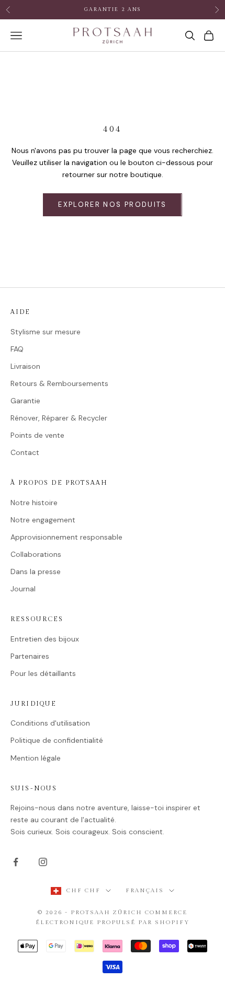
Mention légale (35, 758)
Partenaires (29, 656)
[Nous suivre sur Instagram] (43, 862)
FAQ (17, 349)
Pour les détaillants (43, 673)
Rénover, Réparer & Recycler (58, 418)
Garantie (25, 400)
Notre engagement (42, 519)
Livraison (25, 366)
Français (145, 890)
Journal (23, 588)
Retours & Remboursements (59, 383)
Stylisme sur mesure (45, 331)
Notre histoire (34, 502)
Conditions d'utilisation (50, 723)
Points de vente (37, 435)
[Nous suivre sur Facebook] (15, 862)
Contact (24, 452)
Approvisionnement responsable (66, 537)
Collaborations (35, 554)
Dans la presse (35, 571)
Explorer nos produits (112, 204)
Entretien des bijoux (44, 639)
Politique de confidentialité (56, 740)
